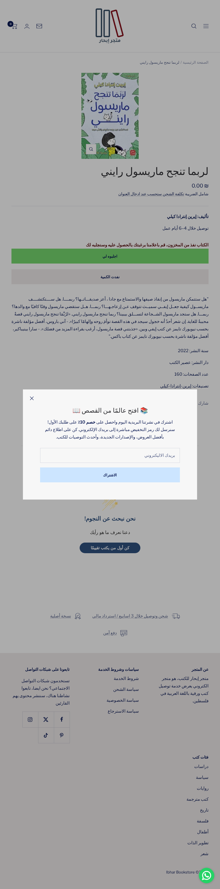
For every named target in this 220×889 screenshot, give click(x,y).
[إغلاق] (32, 398)
